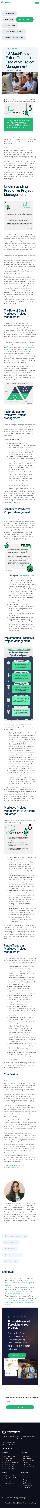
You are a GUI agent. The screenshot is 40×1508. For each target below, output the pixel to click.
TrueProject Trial (9, 1466)
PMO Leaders (27, 1458)
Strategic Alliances (9, 1482)
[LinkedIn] (3, 1448)
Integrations (7, 1460)
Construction (27, 1464)
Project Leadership (11, 48)
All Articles (9, 13)
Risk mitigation (10, 1249)
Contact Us (26, 1488)
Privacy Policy (22, 1503)
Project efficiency (11, 1242)
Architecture (8, 1458)
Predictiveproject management (15, 1236)
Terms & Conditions (11, 1503)
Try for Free (17, 1355)
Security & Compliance (11, 1462)
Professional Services (29, 1466)
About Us (26, 1476)
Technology (26, 1462)
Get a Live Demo (28, 1486)
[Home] (6, 2)
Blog (24, 1482)
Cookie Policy (31, 1503)
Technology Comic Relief (14, 38)
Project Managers (28, 1460)
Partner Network (9, 1476)
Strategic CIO (10, 26)
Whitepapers (27, 1480)
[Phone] (12, 1448)
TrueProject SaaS (9, 1464)
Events (25, 1478)
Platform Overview (9, 1456)
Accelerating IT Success (14, 32)
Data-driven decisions (12, 1255)
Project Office (24, 19)
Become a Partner (9, 1480)
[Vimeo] (6, 1448)
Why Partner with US (10, 1478)
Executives (26, 1456)
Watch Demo (27, 1484)
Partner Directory (9, 1484)
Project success (10, 1261)
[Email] (9, 1448)
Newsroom (9, 19)
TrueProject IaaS (9, 1468)
